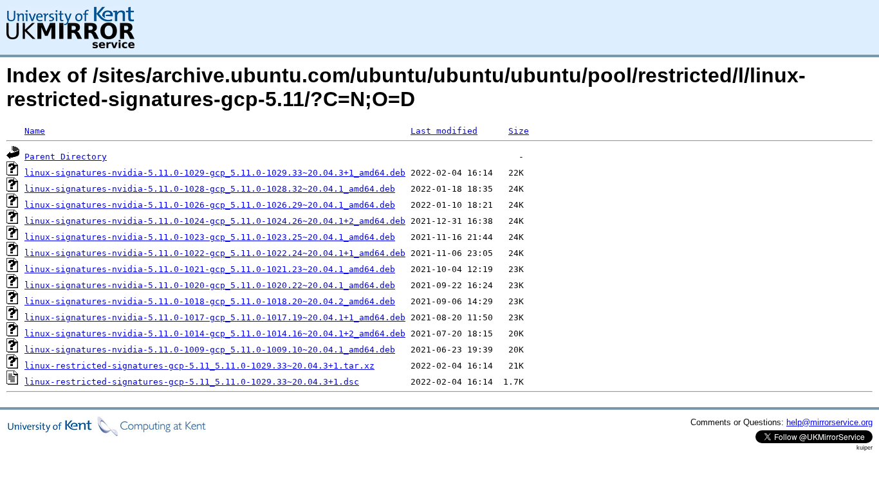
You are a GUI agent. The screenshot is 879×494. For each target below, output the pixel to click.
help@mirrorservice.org (829, 422)
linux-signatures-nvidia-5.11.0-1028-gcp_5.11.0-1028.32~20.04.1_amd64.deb (209, 189)
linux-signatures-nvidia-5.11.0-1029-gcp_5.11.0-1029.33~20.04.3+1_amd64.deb (214, 173)
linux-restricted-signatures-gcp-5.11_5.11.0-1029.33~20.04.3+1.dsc (191, 382)
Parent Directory (65, 156)
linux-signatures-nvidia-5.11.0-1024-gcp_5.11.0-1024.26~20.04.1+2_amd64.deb (214, 221)
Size (518, 131)
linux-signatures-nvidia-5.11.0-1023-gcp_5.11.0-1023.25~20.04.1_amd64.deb (209, 237)
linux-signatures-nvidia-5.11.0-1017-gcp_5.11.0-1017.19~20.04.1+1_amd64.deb (214, 317)
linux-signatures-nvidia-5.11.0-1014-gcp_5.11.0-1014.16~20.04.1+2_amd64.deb (214, 333)
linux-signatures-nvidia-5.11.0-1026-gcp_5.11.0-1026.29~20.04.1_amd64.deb (209, 205)
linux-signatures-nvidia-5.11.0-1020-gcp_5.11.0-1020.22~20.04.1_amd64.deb (209, 285)
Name (34, 131)
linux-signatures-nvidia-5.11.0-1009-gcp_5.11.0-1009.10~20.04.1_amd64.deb (209, 349)
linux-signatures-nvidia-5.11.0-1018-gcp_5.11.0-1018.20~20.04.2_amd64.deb (209, 301)
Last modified (444, 131)
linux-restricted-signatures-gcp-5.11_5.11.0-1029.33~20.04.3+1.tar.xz (199, 365)
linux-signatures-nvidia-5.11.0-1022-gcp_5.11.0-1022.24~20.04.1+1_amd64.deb (214, 253)
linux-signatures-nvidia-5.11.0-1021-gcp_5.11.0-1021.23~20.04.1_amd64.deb (209, 269)
